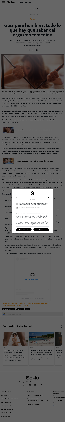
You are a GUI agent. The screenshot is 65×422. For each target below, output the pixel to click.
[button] (32, 211)
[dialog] (32, 211)
